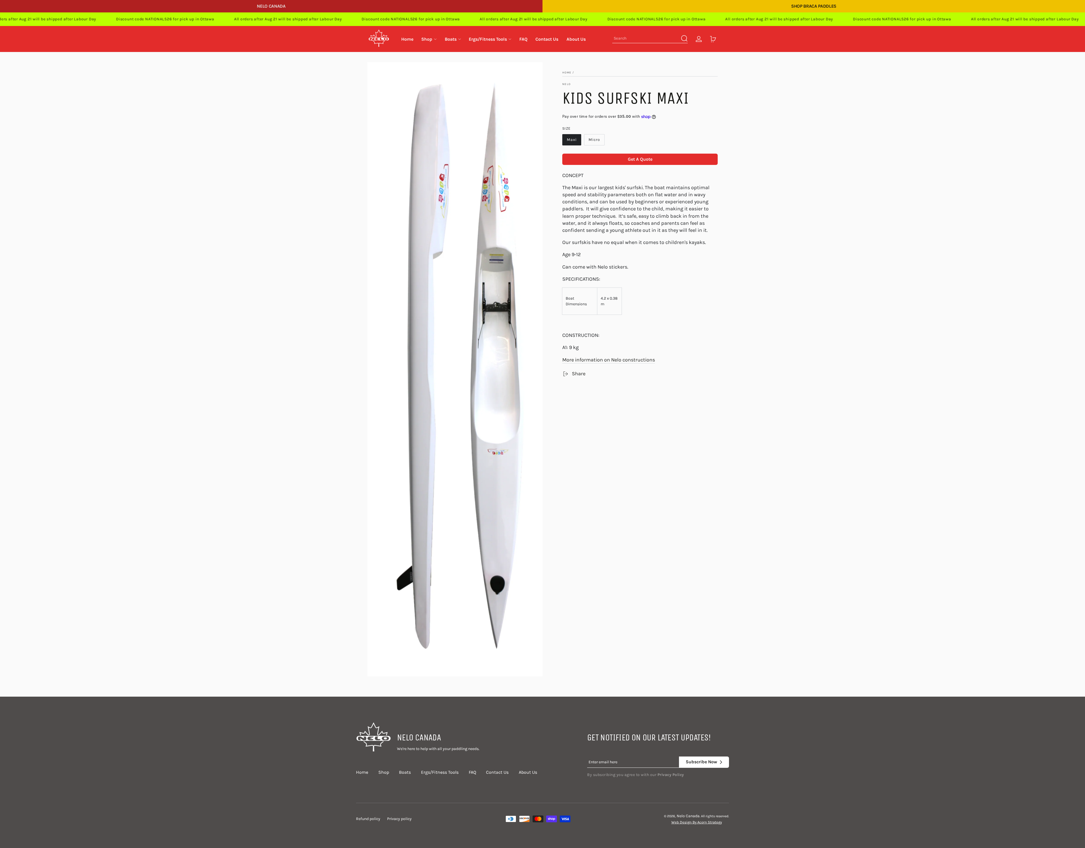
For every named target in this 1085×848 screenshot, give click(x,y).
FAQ (472, 772)
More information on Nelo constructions (608, 360)
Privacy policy (399, 818)
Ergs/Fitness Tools (440, 772)
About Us (528, 772)
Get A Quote (640, 159)
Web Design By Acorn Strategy (696, 822)
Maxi (572, 139)
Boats (405, 772)
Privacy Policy (670, 774)
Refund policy (368, 818)
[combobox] (650, 39)
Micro (594, 139)
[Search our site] (684, 38)
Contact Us (497, 772)
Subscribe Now (701, 761)
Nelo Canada (271, 6)
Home (566, 72)
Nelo (566, 84)
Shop (383, 772)
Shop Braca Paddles (813, 6)
